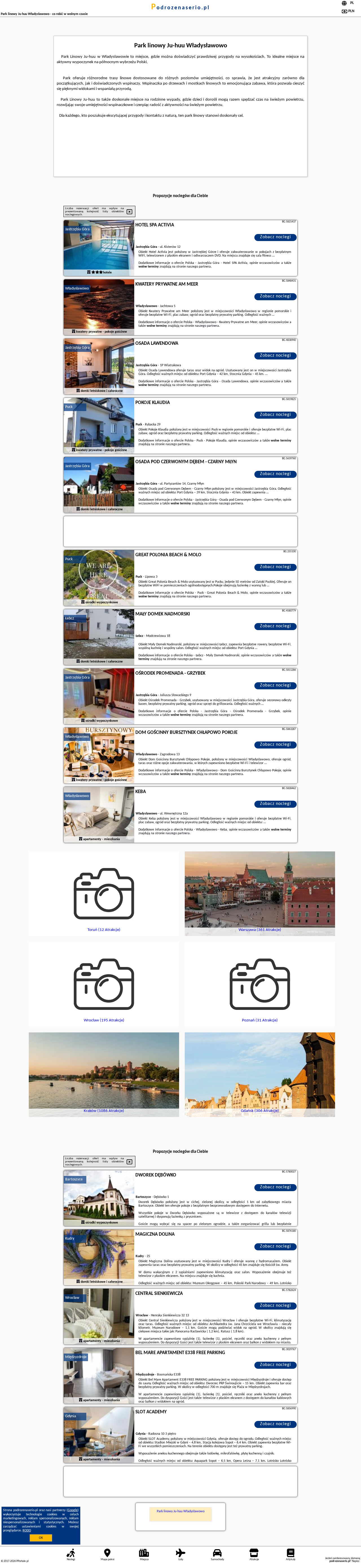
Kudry (69, 1239)
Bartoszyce (74, 1179)
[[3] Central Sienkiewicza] (99, 1317)
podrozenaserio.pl (180, 8)
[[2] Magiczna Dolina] (99, 1257)
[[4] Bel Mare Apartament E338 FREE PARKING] (99, 1376)
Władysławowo (77, 288)
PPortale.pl (22, 1561)
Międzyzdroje (76, 1357)
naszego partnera (199, 266)
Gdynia (70, 1416)
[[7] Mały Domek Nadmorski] (99, 637)
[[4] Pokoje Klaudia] (99, 426)
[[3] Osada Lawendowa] (99, 367)
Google (73, 1510)
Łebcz (69, 618)
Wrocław (72, 1298)
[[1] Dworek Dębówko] (99, 1198)
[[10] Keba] (99, 815)
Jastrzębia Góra (77, 229)
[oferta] (89, 272)
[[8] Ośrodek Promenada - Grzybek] (99, 696)
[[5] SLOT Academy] (99, 1435)
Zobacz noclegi (275, 237)
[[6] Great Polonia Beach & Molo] (99, 578)
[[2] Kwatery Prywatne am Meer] (99, 307)
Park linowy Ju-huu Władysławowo (180, 1511)
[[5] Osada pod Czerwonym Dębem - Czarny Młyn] (99, 485)
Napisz (355, 1561)
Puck (68, 407)
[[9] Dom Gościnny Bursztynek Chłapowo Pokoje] (99, 756)
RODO (27, 1530)
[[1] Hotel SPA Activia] (99, 248)
